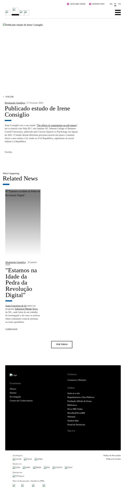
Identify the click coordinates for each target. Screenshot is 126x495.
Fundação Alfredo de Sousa (79, 401)
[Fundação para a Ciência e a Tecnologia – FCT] (16, 485)
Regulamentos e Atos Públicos (80, 397)
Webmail (71, 417)
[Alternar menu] (118, 12)
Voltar (8, 97)
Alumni (13, 393)
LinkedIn (20, 159)
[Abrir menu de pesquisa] (108, 12)
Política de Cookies (113, 459)
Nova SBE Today (78, 4)
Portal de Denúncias (76, 424)
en (111, 4)
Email (27, 159)
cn (119, 4)
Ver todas (62, 344)
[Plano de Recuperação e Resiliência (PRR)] (25, 485)
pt (115, 4)
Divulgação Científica (15, 103)
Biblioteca (72, 405)
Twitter (14, 159)
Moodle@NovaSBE (76, 413)
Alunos (13, 389)
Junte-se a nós (73, 393)
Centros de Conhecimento (21, 401)
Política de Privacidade (112, 455)
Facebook (7, 159)
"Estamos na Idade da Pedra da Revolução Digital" (21, 282)
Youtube (95, 436)
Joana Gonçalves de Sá (15, 305)
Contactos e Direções (76, 380)
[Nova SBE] (51, 11)
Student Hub (73, 421)
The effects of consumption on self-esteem (56, 125)
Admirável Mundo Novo (26, 309)
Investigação (15, 397)
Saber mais (11, 329)
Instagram (82, 436)
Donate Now (98, 4)
